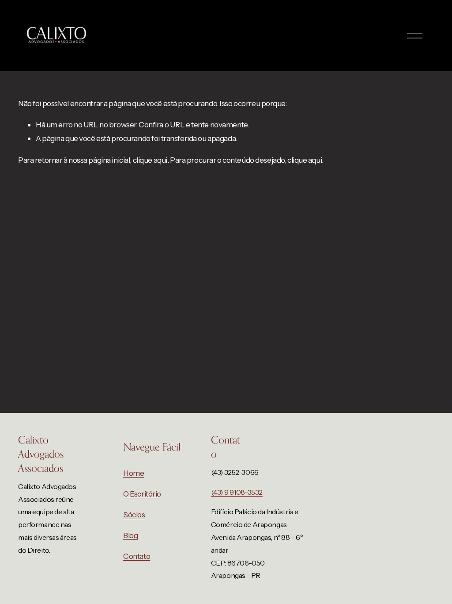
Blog (130, 535)
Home (133, 473)
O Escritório (142, 493)
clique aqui (150, 159)
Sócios (134, 514)
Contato (136, 556)
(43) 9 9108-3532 (237, 492)
